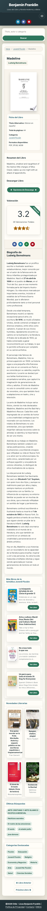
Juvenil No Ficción (23, 868)
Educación (22, 852)
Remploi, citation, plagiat (32, 733)
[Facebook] (23, 22)
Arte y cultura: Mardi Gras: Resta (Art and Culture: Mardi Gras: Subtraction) (28, 620)
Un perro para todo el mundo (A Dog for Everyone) (27, 676)
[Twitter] (18, 22)
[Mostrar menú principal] (42, 16)
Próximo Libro (22, 890)
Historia (33, 862)
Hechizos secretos (16, 818)
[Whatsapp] (26, 244)
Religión (28, 857)
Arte (9, 868)
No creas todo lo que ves (25, 649)
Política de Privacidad (15, 907)
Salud (10, 873)
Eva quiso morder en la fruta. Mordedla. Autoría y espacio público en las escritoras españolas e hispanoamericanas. (16, 741)
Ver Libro (33, 607)
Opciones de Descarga (23, 190)
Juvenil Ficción (19, 49)
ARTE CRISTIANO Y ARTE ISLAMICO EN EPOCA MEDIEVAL (23, 811)
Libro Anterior (24, 883)
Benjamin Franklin (23, 5)
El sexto (11, 829)
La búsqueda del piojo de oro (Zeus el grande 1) (27, 591)
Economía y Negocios (17, 862)
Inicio (8, 49)
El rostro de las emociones (19, 824)
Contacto (30, 907)
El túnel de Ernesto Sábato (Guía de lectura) (14, 788)
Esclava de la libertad (32, 786)
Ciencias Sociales (24, 873)
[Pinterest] (29, 22)
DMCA (38, 907)
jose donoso (13, 834)
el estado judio (25, 829)
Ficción (11, 852)
